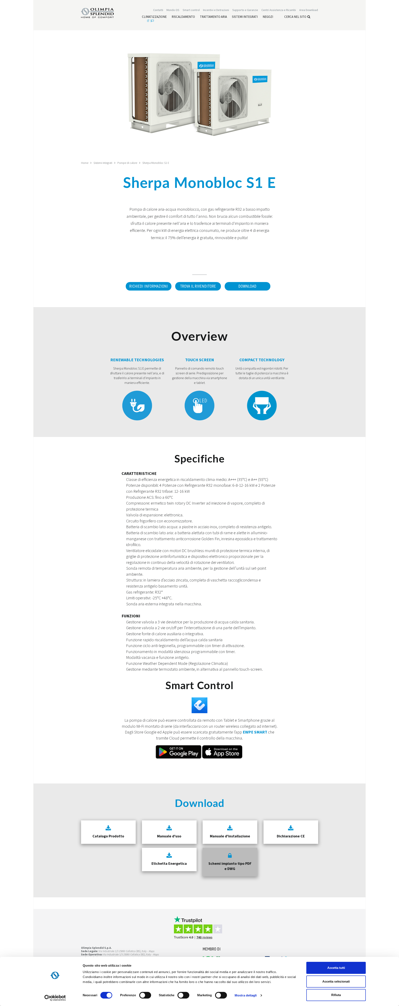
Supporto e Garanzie (245, 10)
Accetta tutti (336, 968)
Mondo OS (172, 10)
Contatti (158, 10)
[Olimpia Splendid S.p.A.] (102, 13)
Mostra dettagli (246, 995)
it (148, 21)
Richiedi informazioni (148, 286)
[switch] (145, 995)
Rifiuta (336, 995)
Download (247, 286)
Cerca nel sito (295, 17)
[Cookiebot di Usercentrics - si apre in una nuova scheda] (55, 998)
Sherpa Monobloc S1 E (155, 163)
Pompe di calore (127, 163)
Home (84, 163)
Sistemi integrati (103, 163)
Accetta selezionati (336, 981)
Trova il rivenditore (198, 286)
